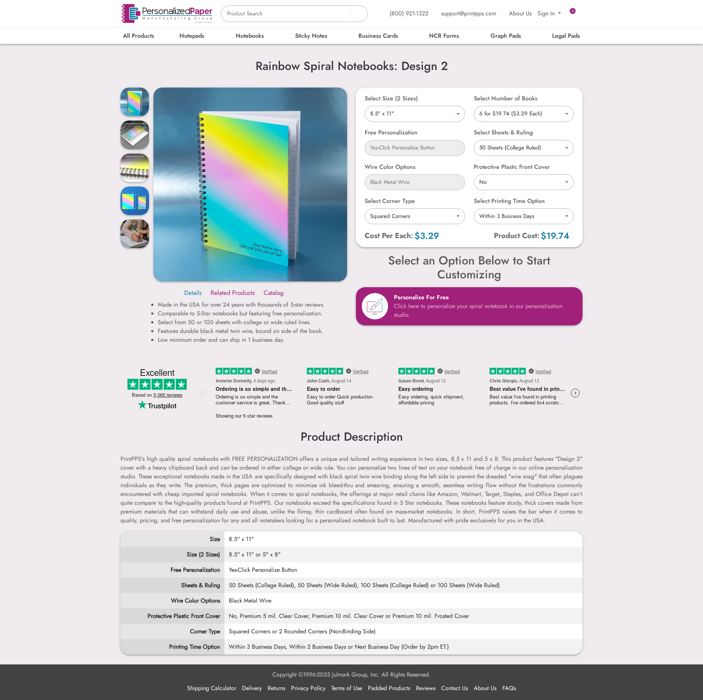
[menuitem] (138, 35)
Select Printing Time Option (509, 201)
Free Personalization (391, 132)
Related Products (233, 292)
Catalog (274, 292)
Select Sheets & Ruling (503, 132)
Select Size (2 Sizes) (391, 98)
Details (193, 292)
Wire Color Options (390, 167)
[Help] (419, 167)
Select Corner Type (390, 201)
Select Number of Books (506, 98)
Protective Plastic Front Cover (512, 167)
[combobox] (415, 114)
